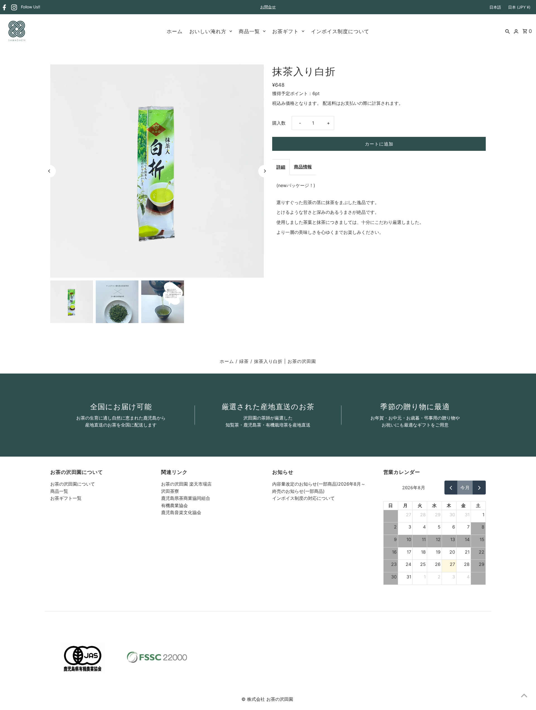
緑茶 (244, 361)
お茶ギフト (285, 31)
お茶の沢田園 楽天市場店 (186, 484)
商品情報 (303, 166)
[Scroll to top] (524, 695)
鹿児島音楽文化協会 (181, 512)
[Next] (264, 171)
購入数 (279, 123)
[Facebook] (3, 7)
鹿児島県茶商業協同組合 (185, 498)
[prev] (451, 488)
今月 (465, 487)
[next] (479, 488)
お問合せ (268, 6)
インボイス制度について (340, 31)
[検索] (507, 31)
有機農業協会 (174, 505)
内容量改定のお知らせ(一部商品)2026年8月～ (318, 484)
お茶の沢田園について (72, 484)
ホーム (175, 31)
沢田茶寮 (170, 491)
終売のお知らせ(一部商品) (298, 491)
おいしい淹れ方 (207, 31)
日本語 (495, 7)
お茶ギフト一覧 (66, 498)
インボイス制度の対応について (303, 498)
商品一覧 (249, 31)
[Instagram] (13, 7)
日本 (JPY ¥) (519, 7)
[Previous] (49, 171)
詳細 (280, 167)
